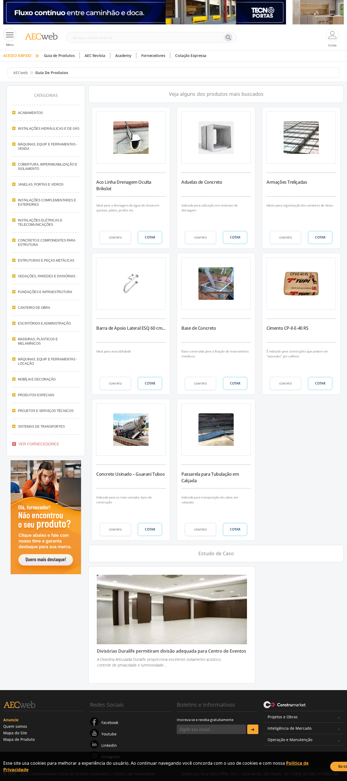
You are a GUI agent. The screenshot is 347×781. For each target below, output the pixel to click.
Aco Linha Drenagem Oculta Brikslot (123, 185)
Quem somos (15, 726)
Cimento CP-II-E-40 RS (287, 328)
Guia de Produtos (59, 55)
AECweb (20, 72)
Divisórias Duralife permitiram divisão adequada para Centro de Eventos (171, 651)
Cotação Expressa (190, 55)
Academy (123, 55)
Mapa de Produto (19, 739)
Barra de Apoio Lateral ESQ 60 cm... (130, 328)
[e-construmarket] (285, 704)
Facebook (109, 722)
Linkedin (109, 745)
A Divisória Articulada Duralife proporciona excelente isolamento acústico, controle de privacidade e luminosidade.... (159, 662)
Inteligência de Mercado (289, 728)
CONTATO (115, 237)
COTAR (150, 237)
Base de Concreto (198, 328)
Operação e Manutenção (290, 739)
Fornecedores (153, 55)
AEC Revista (95, 55)
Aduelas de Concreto (201, 182)
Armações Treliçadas (286, 182)
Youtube (109, 733)
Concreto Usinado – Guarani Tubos (130, 474)
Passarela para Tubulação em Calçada (210, 477)
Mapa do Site (15, 732)
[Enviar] (252, 729)
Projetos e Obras (283, 716)
